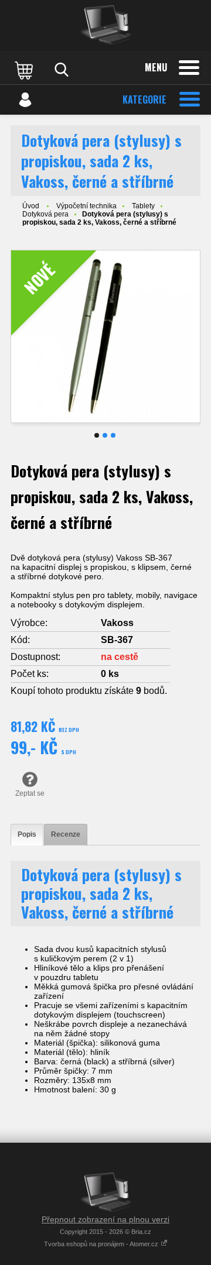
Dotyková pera (45, 214)
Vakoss (117, 623)
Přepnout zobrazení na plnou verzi (105, 1219)
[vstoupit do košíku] (25, 69)
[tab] (27, 834)
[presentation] (27, 834)
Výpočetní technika (86, 206)
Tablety (143, 206)
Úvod (30, 206)
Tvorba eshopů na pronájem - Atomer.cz (102, 1243)
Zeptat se (30, 793)
